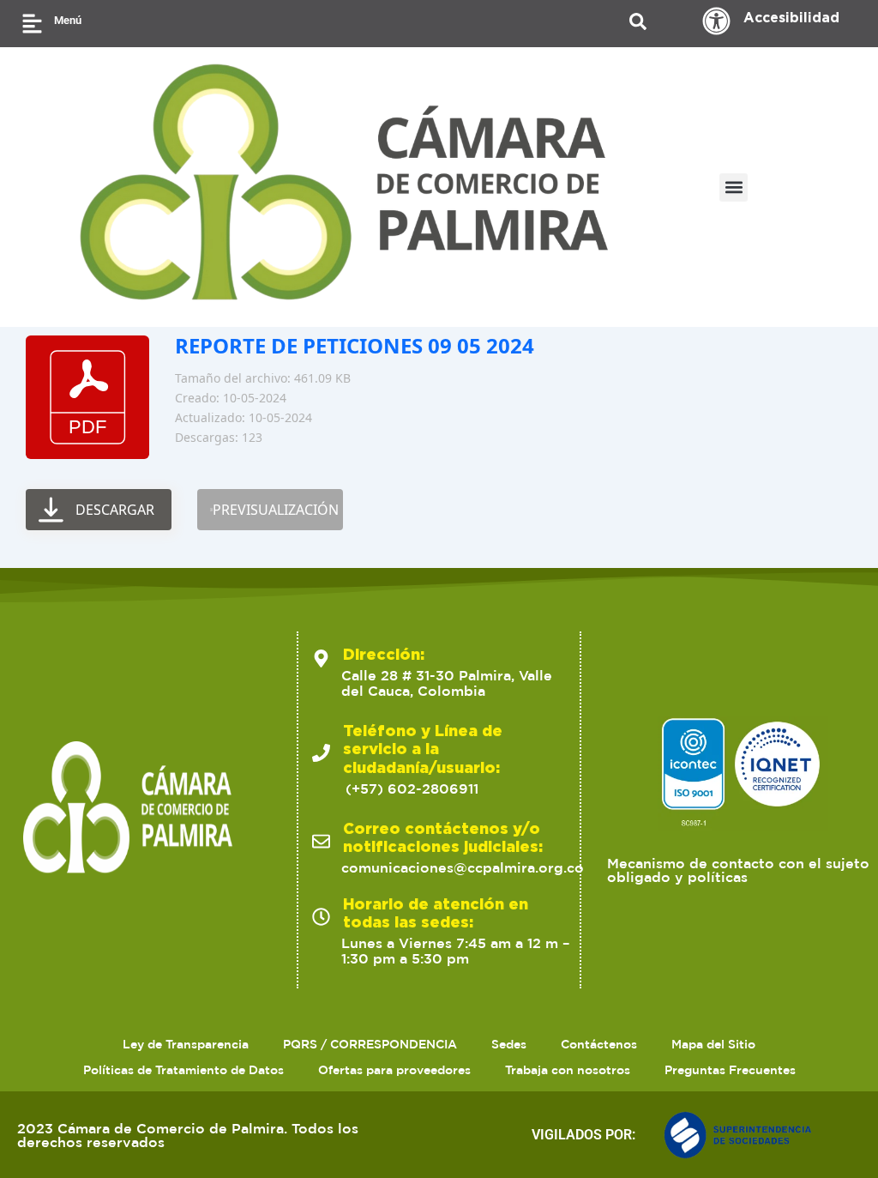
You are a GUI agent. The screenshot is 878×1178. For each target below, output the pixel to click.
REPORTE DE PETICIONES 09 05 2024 (354, 345)
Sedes (508, 1044)
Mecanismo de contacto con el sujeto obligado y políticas (738, 870)
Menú (67, 20)
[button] (733, 187)
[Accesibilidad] (716, 21)
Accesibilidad (791, 17)
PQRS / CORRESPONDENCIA (370, 1044)
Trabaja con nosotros (567, 1070)
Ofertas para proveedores (394, 1070)
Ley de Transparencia (186, 1044)
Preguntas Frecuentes (730, 1070)
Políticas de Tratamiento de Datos (183, 1070)
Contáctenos (599, 1044)
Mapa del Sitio (713, 1044)
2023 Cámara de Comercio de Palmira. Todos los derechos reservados (187, 1135)
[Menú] (32, 23)
